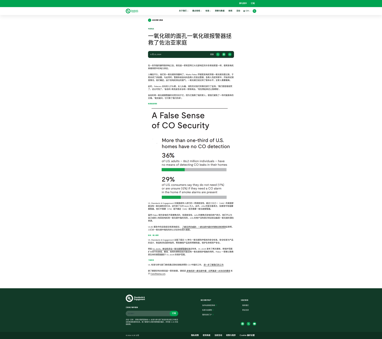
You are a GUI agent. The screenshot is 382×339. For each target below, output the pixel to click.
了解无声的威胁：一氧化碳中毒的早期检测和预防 (204, 227)
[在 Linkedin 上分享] (224, 54)
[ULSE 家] (132, 11)
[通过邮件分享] (230, 54)
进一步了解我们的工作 (214, 265)
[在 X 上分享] (218, 54)
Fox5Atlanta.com (158, 274)
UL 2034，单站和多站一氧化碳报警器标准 (171, 249)
